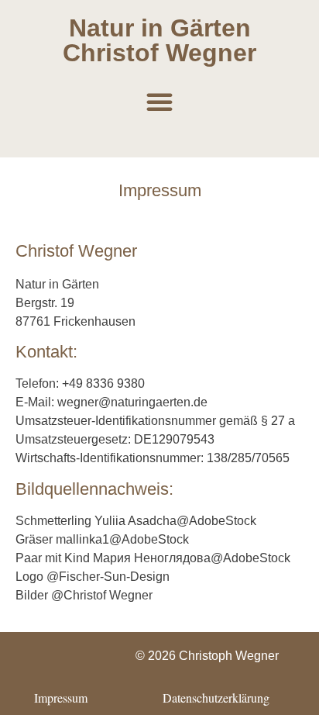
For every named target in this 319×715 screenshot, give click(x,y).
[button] (159, 102)
